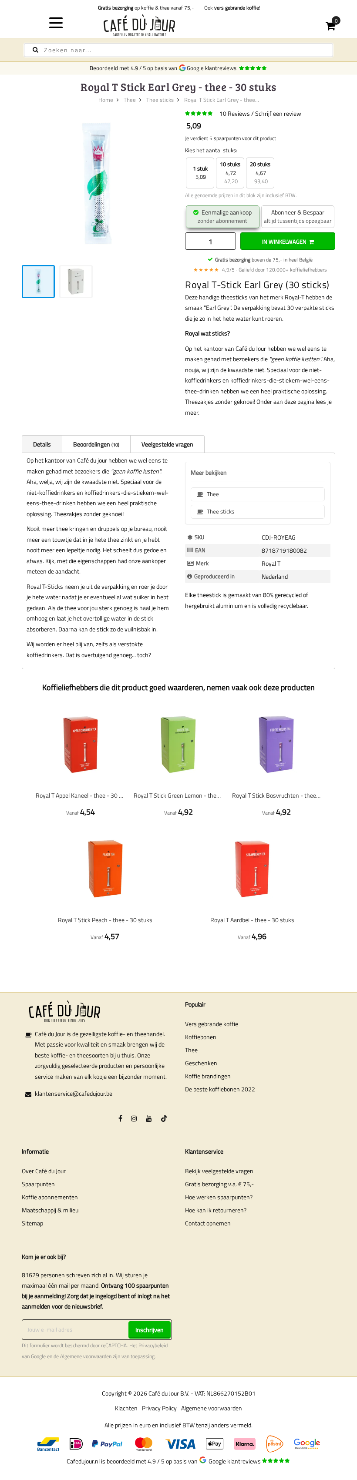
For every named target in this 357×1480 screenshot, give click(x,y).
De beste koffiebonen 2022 (220, 1089)
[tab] (42, 444)
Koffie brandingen (208, 1076)
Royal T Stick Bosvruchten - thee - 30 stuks (276, 795)
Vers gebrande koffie (211, 1023)
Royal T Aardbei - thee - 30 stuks (252, 919)
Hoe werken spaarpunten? (219, 1196)
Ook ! (231, 7)
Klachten (126, 1408)
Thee (130, 99)
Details (42, 444)
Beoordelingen (95, 444)
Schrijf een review (278, 113)
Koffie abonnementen (50, 1196)
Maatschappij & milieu (50, 1210)
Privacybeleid (153, 1345)
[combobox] (178, 50)
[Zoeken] (35, 49)
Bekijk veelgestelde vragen (219, 1170)
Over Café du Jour (44, 1170)
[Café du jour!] (179, 25)
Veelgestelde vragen (167, 444)
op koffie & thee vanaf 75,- (146, 7)
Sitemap (32, 1223)
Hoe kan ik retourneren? (215, 1210)
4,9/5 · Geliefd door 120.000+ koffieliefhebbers (260, 269)
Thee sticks (160, 99)
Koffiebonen (200, 1036)
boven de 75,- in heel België (264, 259)
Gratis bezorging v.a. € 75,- (219, 1183)
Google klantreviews (212, 68)
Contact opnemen (208, 1223)
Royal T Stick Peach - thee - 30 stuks (105, 919)
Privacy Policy (159, 1408)
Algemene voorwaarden (85, 1356)
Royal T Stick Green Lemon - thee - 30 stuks (178, 795)
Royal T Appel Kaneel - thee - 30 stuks (80, 795)
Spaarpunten (38, 1183)
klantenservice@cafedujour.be (73, 1093)
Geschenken (201, 1062)
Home (105, 99)
